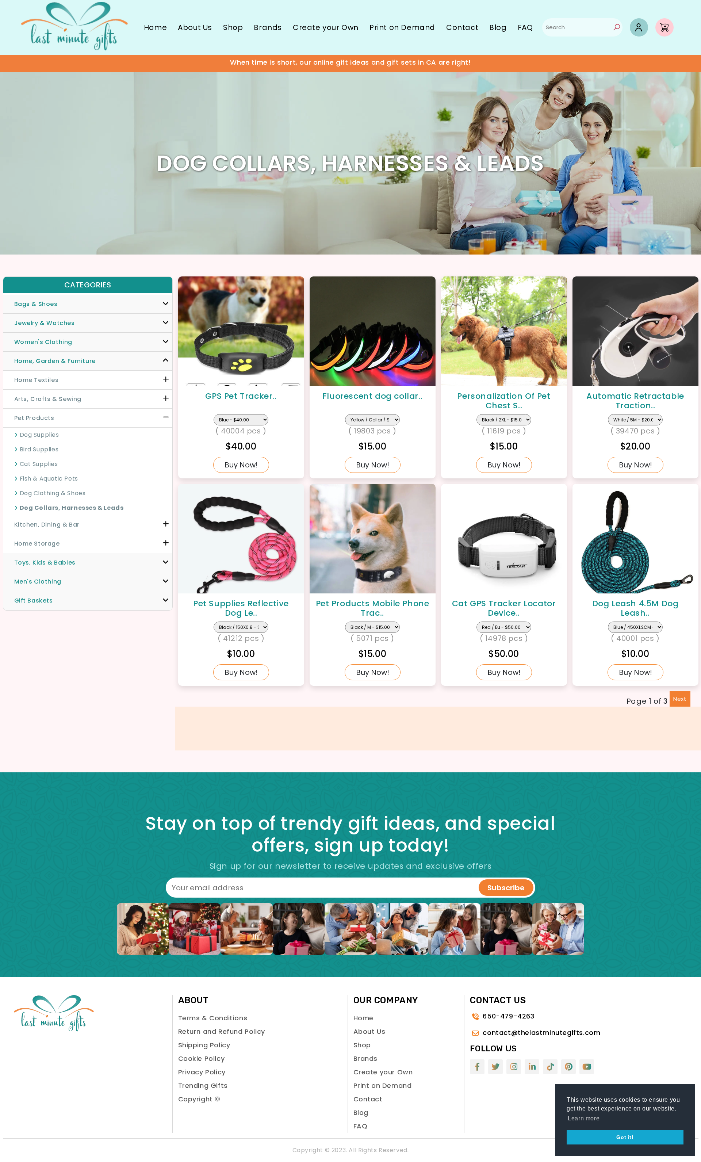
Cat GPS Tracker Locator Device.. (504, 608)
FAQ (525, 27)
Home (155, 27)
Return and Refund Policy (221, 1031)
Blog (497, 27)
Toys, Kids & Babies (45, 562)
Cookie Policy (201, 1058)
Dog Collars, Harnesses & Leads (72, 508)
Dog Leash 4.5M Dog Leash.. (635, 608)
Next (679, 699)
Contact (462, 27)
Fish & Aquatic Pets (49, 478)
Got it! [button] (624, 1137)
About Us (195, 27)
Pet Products (34, 418)
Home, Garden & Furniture (55, 361)
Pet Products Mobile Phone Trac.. (372, 608)
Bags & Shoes (36, 304)
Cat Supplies (39, 464)
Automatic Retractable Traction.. (635, 400)
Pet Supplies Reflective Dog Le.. (241, 608)
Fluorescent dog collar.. (372, 396)
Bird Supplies (39, 449)
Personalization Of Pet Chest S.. (503, 400)
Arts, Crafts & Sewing (48, 399)
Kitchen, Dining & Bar (47, 524)
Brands (268, 27)
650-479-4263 (508, 1016)
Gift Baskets (33, 600)
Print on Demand (402, 27)
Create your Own (326, 27)
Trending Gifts (203, 1085)
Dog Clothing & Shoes (53, 493)
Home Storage (37, 543)
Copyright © (199, 1099)
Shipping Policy (204, 1045)
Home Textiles (36, 380)
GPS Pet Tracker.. (240, 396)
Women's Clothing (43, 342)
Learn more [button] (584, 1118)
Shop (233, 27)
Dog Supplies (39, 435)
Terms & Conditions (213, 1018)
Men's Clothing (37, 581)
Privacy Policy (202, 1072)
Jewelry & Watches (44, 323)
